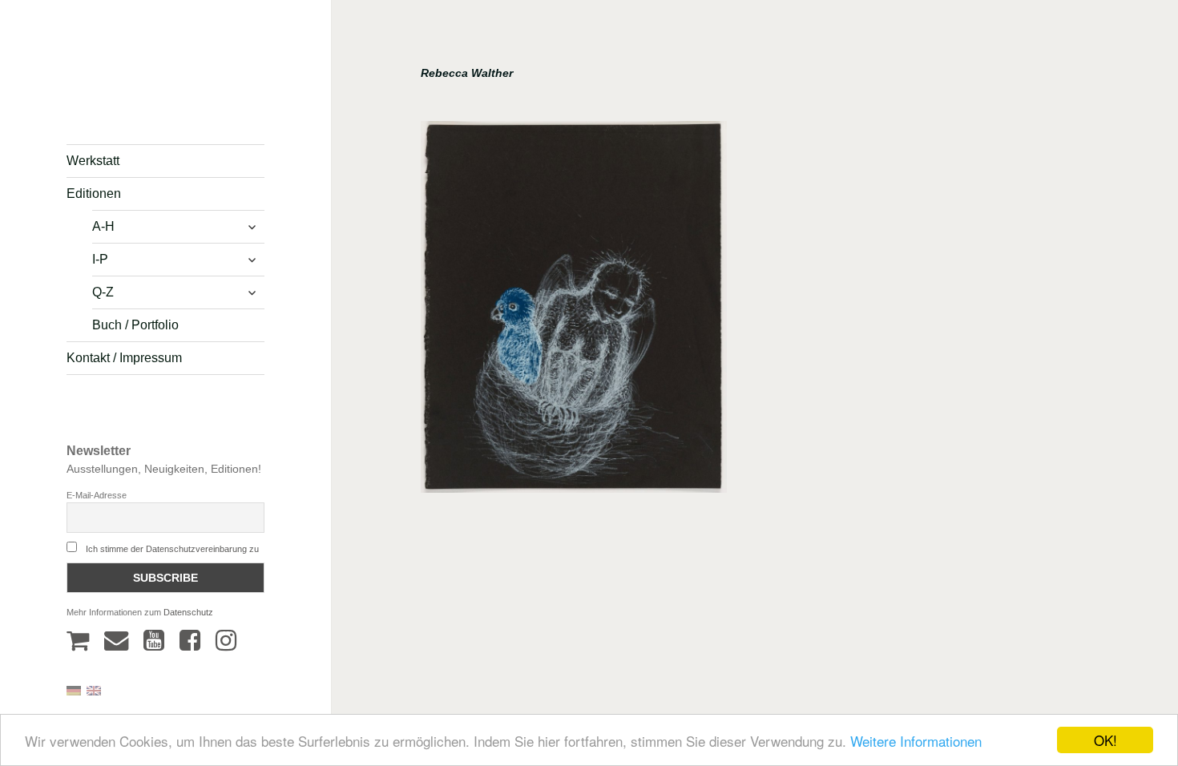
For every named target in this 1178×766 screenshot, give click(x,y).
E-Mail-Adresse (97, 495)
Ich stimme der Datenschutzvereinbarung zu (172, 549)
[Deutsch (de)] (74, 689)
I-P (100, 259)
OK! (1105, 740)
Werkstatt (93, 160)
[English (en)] (94, 689)
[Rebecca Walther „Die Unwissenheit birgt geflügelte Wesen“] (574, 312)
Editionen (94, 193)
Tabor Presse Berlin (112, 101)
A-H (103, 226)
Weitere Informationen (916, 741)
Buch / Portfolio (135, 325)
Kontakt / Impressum (124, 358)
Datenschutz (188, 612)
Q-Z (103, 292)
